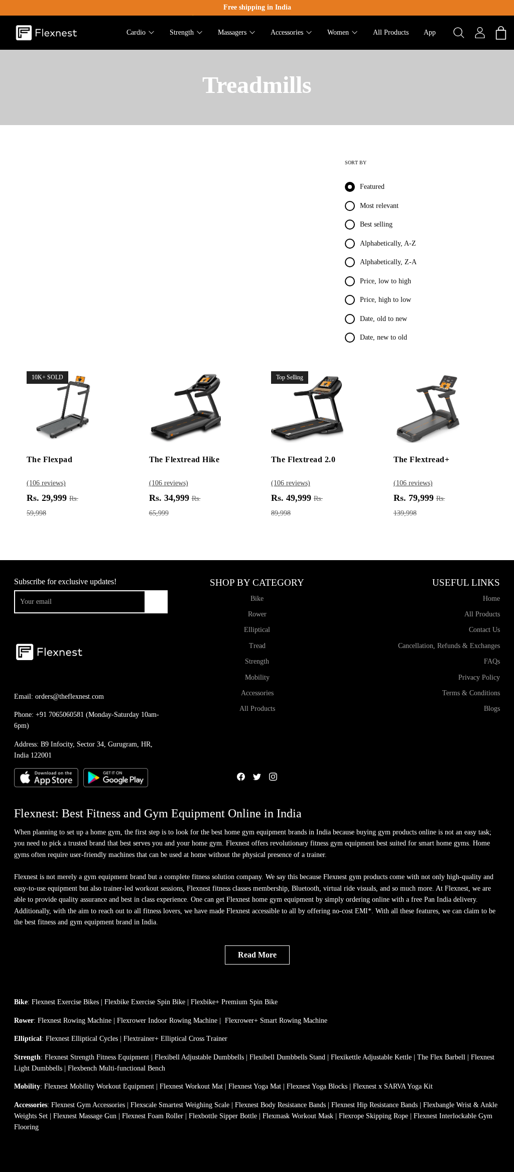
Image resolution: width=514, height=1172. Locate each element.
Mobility (257, 677)
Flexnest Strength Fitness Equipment (97, 1057)
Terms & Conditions (471, 693)
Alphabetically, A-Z (388, 243)
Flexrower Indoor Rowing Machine (167, 1020)
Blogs (492, 708)
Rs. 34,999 (175, 505)
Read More (257, 954)
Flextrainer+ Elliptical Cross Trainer (175, 1038)
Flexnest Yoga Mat (254, 1086)
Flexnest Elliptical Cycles (82, 1038)
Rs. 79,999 (419, 505)
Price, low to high (385, 281)
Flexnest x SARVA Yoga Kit (393, 1086)
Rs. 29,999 (52, 505)
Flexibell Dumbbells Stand (287, 1057)
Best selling (376, 224)
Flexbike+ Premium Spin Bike (234, 1002)
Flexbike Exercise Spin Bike (144, 1002)
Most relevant (379, 205)
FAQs (492, 661)
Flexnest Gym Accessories (88, 1105)
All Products (257, 708)
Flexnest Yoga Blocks (317, 1086)
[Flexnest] (46, 32)
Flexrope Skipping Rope (373, 1116)
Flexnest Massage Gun (84, 1116)
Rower (257, 614)
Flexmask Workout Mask (298, 1116)
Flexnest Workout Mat (191, 1086)
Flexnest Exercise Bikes (65, 1002)
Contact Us (484, 629)
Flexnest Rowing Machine (74, 1020)
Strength (257, 661)
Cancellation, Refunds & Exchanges (449, 646)
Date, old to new (383, 319)
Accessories (257, 693)
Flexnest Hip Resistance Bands (374, 1105)
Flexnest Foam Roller (152, 1116)
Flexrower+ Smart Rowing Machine (276, 1020)
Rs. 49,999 (297, 505)
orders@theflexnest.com (69, 696)
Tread (257, 646)
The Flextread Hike (184, 459)
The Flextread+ (422, 459)
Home (491, 598)
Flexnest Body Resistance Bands (280, 1105)
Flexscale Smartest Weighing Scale (180, 1105)
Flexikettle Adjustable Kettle (371, 1057)
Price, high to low (385, 299)
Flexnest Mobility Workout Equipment (99, 1086)
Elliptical (257, 629)
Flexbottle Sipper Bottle (223, 1116)
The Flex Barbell (441, 1057)
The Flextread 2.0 (303, 459)
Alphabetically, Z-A (388, 262)
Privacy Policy (479, 677)
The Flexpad (49, 459)
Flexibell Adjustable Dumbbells (199, 1057)
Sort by (355, 162)
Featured (372, 186)
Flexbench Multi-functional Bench (116, 1068)
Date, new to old (383, 337)
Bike (257, 598)
